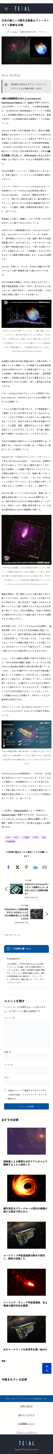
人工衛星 (25, 837)
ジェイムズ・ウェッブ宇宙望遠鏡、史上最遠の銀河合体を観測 (25, 1304)
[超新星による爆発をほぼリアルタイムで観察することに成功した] (26, 1129)
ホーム (5, 74)
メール (8, 1064)
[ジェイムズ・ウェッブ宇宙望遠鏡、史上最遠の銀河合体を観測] (26, 1270)
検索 (4, 1360)
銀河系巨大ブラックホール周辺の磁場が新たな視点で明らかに (25, 1210)
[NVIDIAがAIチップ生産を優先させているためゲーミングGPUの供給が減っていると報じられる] (36, 910)
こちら (37, 822)
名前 (7, 1051)
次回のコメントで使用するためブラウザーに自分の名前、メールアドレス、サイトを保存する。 (27, 1094)
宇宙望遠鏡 (10, 841)
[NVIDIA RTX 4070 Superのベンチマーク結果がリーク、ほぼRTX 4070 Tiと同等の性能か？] (16, 885)
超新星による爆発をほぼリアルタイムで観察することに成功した (25, 1163)
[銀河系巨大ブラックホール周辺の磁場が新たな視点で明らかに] (26, 1176)
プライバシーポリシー (26, 1432)
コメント (9, 1017)
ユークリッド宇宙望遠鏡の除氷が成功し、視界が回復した (24, 1257)
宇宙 (43, 837)
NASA (16, 837)
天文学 (35, 837)
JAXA (8, 837)
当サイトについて (26, 1414)
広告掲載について (26, 1423)
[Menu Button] (7, 9)
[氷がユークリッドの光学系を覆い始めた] (26, 1317)
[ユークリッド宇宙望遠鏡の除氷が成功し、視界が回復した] (26, 1223)
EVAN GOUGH (20, 810)
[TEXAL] (22, 7)
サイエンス (42, 32)
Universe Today (8, 814)
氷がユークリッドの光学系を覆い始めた (25, 1349)
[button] (8, 867)
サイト (7, 1077)
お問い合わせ (26, 1406)
